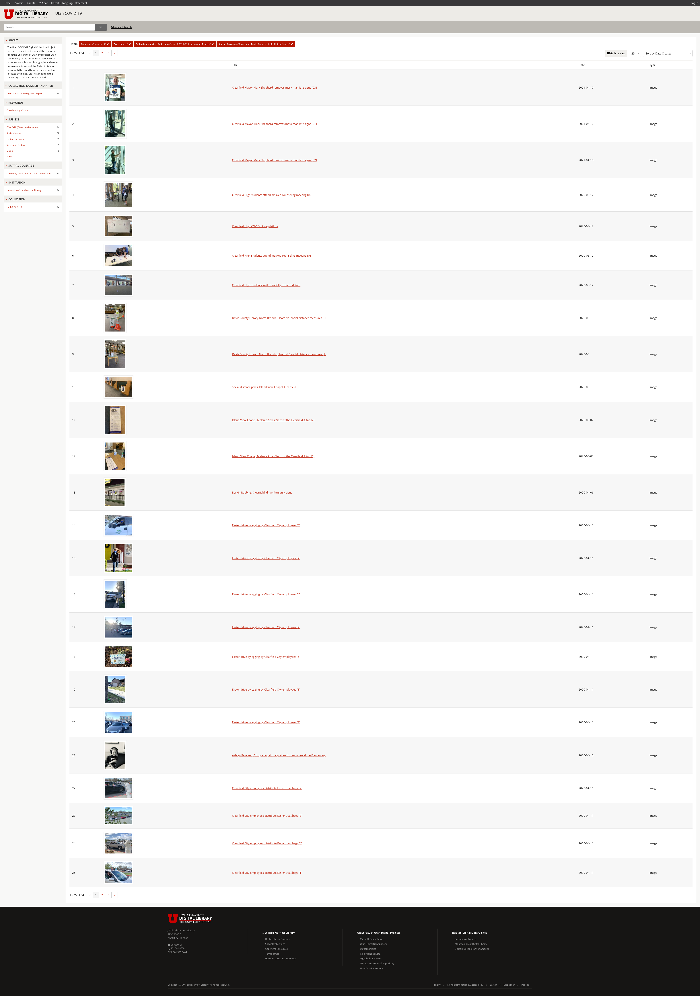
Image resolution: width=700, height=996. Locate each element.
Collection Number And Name (30, 85)
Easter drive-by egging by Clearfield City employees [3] (266, 722)
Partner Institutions (465, 939)
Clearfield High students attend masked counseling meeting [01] (272, 255)
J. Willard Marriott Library (181, 930)
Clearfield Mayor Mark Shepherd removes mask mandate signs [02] (274, 160)
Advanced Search (121, 27)
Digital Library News (371, 958)
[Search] (101, 27)
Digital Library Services (277, 939)
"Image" (121, 44)
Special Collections (275, 944)
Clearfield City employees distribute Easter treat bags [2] (267, 788)
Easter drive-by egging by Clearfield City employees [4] (266, 594)
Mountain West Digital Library (471, 944)
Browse (18, 3)
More (9, 156)
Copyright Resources (276, 948)
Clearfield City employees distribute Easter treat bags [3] (267, 815)
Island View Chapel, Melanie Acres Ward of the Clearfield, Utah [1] (273, 456)
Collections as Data (370, 953)
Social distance (14, 133)
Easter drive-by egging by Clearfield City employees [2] (266, 627)
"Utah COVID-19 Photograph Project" (174, 44)
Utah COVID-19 (68, 13)
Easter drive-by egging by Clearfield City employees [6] (266, 525)
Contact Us (176, 944)
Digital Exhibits (368, 948)
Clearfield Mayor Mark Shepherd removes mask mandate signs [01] (274, 124)
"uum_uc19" (94, 44)
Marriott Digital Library (372, 939)
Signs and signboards (17, 145)
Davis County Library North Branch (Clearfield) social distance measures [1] (279, 354)
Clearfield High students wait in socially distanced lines (266, 285)
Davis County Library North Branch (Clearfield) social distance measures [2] (279, 318)
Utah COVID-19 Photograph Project (24, 93)
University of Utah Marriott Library (24, 190)
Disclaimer (509, 984)
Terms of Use (272, 953)
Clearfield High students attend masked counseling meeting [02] (272, 195)
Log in (694, 3)
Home (7, 3)
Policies (525, 984)
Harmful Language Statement (69, 3)
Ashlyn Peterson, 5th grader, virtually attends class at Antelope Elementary (279, 755)
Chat (44, 3)
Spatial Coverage (21, 165)
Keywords (15, 102)
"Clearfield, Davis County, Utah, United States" (255, 44)
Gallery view (617, 53)
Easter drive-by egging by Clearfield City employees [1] (266, 689)
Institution (17, 182)
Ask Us (31, 3)
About (13, 40)
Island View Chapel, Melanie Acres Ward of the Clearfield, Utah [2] (273, 420)
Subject (13, 119)
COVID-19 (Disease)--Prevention (23, 127)
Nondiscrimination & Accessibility (465, 984)
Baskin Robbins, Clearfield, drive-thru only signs (262, 492)
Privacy (437, 984)
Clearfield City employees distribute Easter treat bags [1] (267, 872)
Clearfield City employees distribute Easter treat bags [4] (267, 843)
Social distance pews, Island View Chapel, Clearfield (264, 387)
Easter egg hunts (15, 139)
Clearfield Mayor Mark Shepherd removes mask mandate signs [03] (274, 87)
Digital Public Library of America (472, 948)
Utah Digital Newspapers (373, 944)
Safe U (493, 984)
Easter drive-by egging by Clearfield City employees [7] (266, 558)
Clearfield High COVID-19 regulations (255, 226)
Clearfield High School (18, 110)
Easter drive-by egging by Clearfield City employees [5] (266, 656)
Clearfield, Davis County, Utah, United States (29, 173)
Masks (10, 150)
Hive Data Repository (371, 968)
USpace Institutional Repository (377, 963)
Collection (16, 199)
